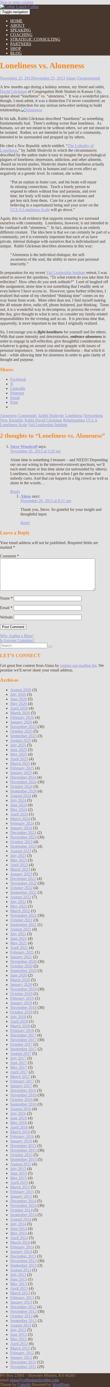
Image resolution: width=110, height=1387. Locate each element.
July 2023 (18, 855)
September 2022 (23, 892)
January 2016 (21, 1141)
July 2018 (18, 1017)
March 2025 (20, 763)
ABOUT (17, 25)
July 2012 (18, 1330)
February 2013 (22, 1297)
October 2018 (21, 1012)
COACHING (21, 34)
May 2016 (18, 1122)
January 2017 (21, 1086)
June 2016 (18, 1118)
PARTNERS (20, 44)
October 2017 (21, 1044)
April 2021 (19, 947)
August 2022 (20, 897)
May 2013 (18, 1284)
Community (27, 415)
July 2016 (18, 1113)
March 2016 (20, 1132)
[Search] (50, 646)
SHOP (15, 48)
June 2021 (18, 938)
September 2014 (23, 1215)
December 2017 (23, 1035)
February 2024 (22, 823)
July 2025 (18, 745)
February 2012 (22, 1353)
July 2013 (18, 1274)
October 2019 (21, 994)
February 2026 (22, 717)
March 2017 (20, 1076)
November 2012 (23, 1311)
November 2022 (23, 883)
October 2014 (21, 1210)
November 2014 (23, 1205)
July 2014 (18, 1224)
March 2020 (20, 980)
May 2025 (18, 754)
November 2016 (23, 1095)
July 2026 (18, 694)
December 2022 (23, 878)
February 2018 (22, 1030)
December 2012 (23, 1307)
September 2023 (23, 846)
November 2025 (23, 726)
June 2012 (18, 1334)
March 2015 (20, 1187)
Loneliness (73, 415)
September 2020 (23, 970)
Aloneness (8, 415)
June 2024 (18, 805)
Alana (70, 78)
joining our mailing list (78, 665)
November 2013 (23, 1261)
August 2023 (20, 851)
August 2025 (20, 740)
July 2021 (18, 934)
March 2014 (20, 1242)
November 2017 (23, 1040)
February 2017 (22, 1081)
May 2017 (18, 1067)
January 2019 (21, 1003)
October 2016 (21, 1099)
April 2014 (19, 1238)
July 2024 (18, 800)
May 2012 (18, 1339)
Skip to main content (16, 2)
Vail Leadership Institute (65, 272)
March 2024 (20, 819)
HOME (16, 21)
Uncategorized (88, 78)
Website (6, 617)
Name (6, 598)
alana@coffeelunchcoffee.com (34, 1380)
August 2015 (20, 1164)
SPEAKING (20, 30)
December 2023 (23, 832)
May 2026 (18, 703)
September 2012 (23, 1320)
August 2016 (20, 1109)
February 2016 (22, 1136)
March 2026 (20, 713)
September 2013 (23, 1265)
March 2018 (20, 1026)
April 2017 (19, 1072)
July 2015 (18, 1168)
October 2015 (21, 1155)
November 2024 (23, 782)
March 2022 (20, 911)
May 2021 (18, 943)
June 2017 (18, 1063)
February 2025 (22, 768)
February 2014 (22, 1247)
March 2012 (20, 1348)
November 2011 (23, 1366)
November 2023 (23, 837)
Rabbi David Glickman (43, 420)
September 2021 (23, 924)
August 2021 (20, 929)
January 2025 (21, 772)
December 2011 (23, 1362)
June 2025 (18, 749)
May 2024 (18, 809)
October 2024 (21, 786)
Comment (9, 556)
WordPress (61, 1384)
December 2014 (23, 1201)
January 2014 (21, 1251)
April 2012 (19, 1343)
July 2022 (18, 901)
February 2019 (22, 998)
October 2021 (21, 920)
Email (6, 608)
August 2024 (20, 796)
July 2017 (18, 1058)
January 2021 (21, 957)
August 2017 (20, 1053)
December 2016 (23, 1090)
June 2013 (18, 1279)
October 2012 (21, 1316)
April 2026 (19, 708)
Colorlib (24, 1384)
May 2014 (18, 1233)
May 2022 (18, 906)
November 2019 (23, 989)
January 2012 (21, 1357)
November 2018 (23, 1007)
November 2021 (23, 915)
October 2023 (21, 842)
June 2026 (18, 699)
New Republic (12, 420)
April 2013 (19, 1288)
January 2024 (21, 828)
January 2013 (21, 1302)
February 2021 (22, 952)
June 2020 (18, 975)
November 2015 (23, 1150)
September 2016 (23, 1104)
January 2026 (21, 722)
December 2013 (23, 1256)
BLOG (16, 53)
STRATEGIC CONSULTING (35, 39)
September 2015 (23, 1159)
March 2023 (20, 869)
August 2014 (20, 1219)
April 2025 (19, 759)
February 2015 (22, 1192)
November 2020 (23, 961)
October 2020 (21, 966)
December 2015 (23, 1145)
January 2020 (21, 984)
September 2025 (23, 736)
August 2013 (20, 1270)
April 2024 (19, 814)
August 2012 (20, 1325)
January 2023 (21, 874)
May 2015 (18, 1178)
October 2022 (21, 888)
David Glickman (13, 91)
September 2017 (23, 1049)
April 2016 (19, 1127)
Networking (93, 415)
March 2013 (20, 1293)
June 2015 (18, 1173)
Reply (15, 491)
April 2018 (19, 1021)
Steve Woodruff (23, 446)
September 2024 (23, 791)
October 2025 (21, 731)
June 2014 (18, 1228)
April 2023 (19, 865)
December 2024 (23, 777)
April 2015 (19, 1182)
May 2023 (18, 860)
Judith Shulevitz (51, 415)
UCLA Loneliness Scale (30, 209)
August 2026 (20, 690)
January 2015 (21, 1196)
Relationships (74, 420)
